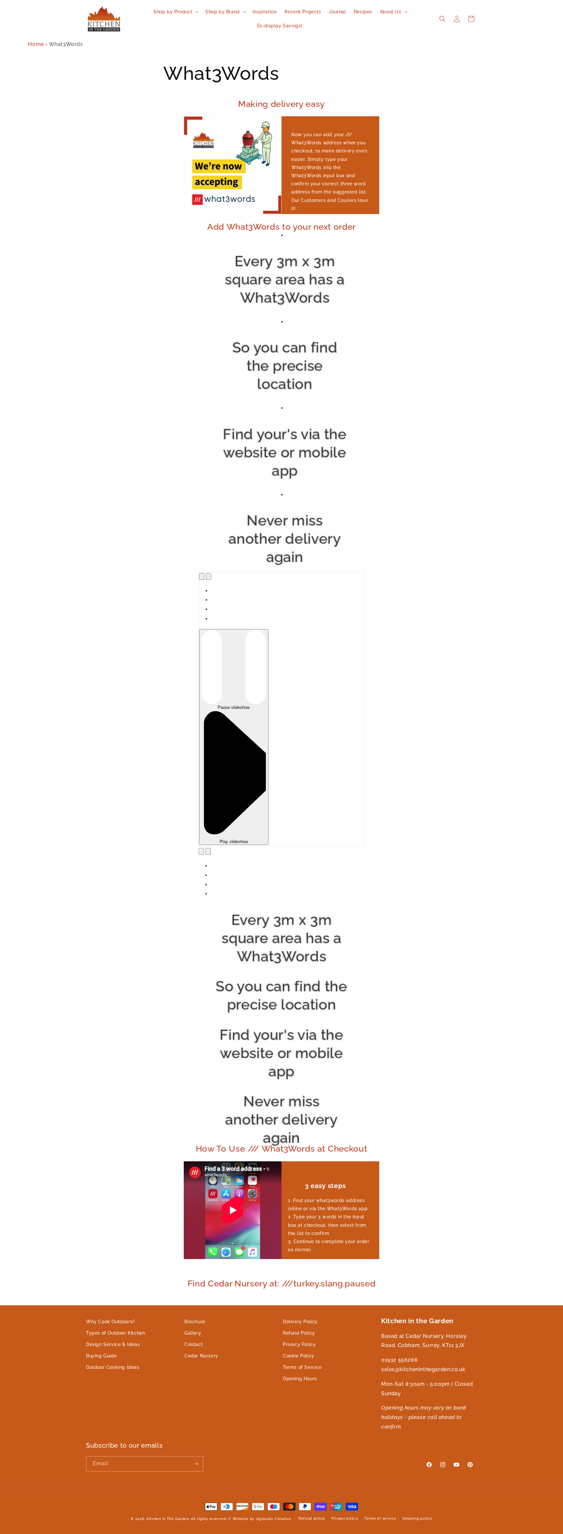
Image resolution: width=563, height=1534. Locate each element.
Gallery (192, 1333)
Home (36, 44)
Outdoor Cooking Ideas (112, 1367)
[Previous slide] (201, 576)
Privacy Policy (299, 1344)
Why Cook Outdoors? (110, 1321)
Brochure (194, 1321)
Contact (193, 1344)
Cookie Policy (298, 1355)
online (295, 1208)
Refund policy (311, 1518)
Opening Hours (300, 1379)
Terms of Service (302, 1367)
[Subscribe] (196, 1463)
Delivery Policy (300, 1321)
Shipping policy (417, 1518)
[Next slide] (208, 576)
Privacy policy (344, 1518)
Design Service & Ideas (113, 1344)
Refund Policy (299, 1333)
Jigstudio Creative (273, 1519)
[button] (175, 12)
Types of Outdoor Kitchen (115, 1333)
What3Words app (347, 1208)
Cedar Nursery (201, 1355)
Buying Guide (101, 1355)
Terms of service (380, 1518)
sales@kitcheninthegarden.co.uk (423, 1369)
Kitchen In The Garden (168, 1519)
